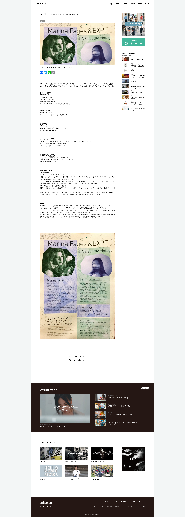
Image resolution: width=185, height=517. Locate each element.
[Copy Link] (84, 360)
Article (125, 3)
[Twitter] (74, 360)
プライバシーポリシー (98, 506)
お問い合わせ (130, 506)
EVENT (114, 502)
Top (111, 3)
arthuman (41, 3)
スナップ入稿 (141, 506)
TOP (106, 502)
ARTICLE (124, 502)
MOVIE (141, 502)
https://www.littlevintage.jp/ (48, 130)
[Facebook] (69, 360)
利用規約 (109, 506)
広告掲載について (119, 506)
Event (117, 3)
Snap (140, 3)
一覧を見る (145, 388)
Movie (132, 3)
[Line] (79, 360)
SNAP (133, 502)
